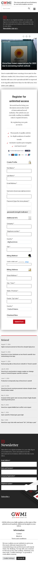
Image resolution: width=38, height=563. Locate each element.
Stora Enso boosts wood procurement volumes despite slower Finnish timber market (18, 389)
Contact (19, 534)
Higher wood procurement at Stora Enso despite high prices (18, 347)
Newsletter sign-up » (10, 28)
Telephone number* (6, 483)
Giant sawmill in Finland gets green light (12, 415)
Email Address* (5, 460)
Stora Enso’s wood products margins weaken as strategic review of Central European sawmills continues (17, 372)
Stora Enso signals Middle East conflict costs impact (16, 407)
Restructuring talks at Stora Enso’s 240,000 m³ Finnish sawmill (18, 364)
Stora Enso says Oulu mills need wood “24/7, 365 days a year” (18, 422)
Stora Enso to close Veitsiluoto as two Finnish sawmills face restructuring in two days (18, 355)
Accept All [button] (21, 558)
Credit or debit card (12, 261)
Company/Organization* (8, 476)
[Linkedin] (30, 36)
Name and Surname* (7, 468)
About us (19, 536)
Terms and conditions (19, 538)
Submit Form (19, 322)
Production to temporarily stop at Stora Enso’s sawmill (16, 381)
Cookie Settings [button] (9, 558)
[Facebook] (23, 36)
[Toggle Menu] (34, 9)
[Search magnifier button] (29, 8)
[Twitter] (26, 36)
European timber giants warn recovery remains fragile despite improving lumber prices (18, 398)
